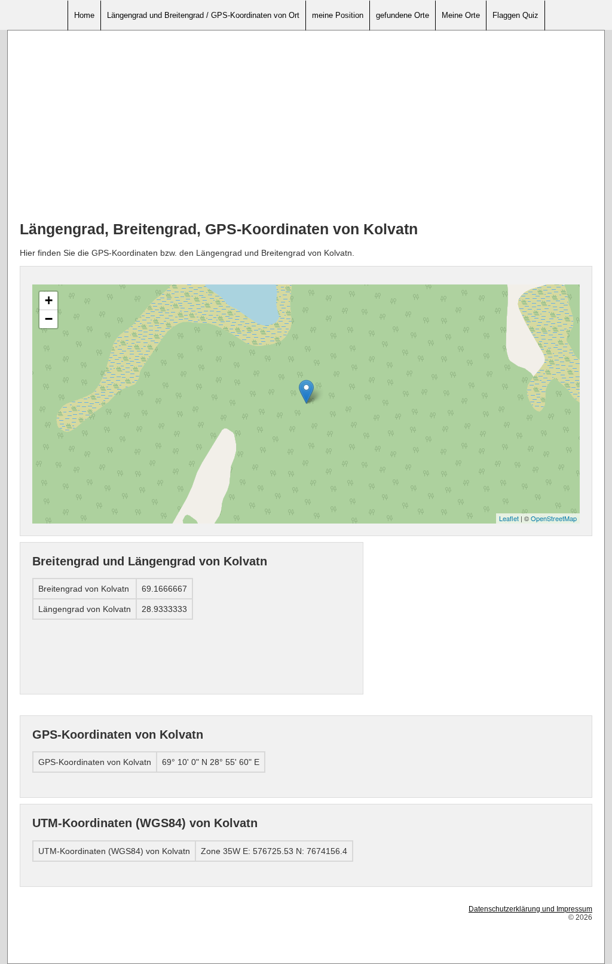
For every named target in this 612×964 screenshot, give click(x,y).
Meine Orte (461, 15)
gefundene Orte (402, 15)
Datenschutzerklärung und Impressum (530, 909)
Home (84, 15)
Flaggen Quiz (515, 15)
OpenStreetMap (554, 518)
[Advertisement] (306, 126)
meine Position (337, 15)
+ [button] (49, 300)
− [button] (49, 318)
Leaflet (509, 518)
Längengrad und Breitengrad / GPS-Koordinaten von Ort (203, 15)
